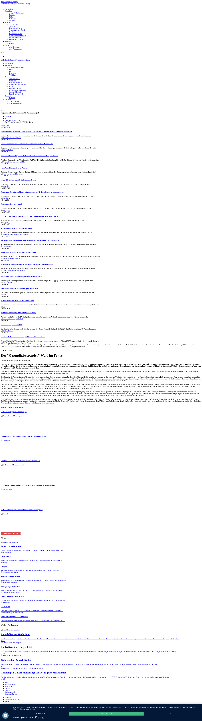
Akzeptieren (106, 714)
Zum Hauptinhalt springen (9, 2)
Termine (8, 41)
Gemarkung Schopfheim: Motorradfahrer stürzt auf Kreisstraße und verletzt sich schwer (32, 192)
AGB (7, 701)
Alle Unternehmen (15, 49)
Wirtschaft (12, 26)
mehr (172, 714)
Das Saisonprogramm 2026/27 (11, 325)
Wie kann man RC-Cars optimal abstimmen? (17, 228)
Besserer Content (10, 684)
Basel (11, 17)
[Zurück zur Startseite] (15, 4)
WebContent (9, 686)
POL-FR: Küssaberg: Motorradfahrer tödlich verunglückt (22, 510)
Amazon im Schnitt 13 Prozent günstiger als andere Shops (21, 276)
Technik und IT (14, 24)
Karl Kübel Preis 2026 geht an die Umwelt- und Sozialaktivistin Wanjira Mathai (29, 156)
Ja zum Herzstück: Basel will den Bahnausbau (17, 301)
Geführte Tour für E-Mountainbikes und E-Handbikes (20, 461)
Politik (11, 32)
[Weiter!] (16, 432)
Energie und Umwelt (16, 39)
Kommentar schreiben (11, 533)
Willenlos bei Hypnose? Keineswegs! (14, 412)
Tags (6, 682)
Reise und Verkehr (15, 34)
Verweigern (41, 714)
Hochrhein (8, 11)
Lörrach (12, 15)
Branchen (8, 45)
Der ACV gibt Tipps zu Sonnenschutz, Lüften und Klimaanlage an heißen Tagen (29, 216)
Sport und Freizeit (15, 37)
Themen (8, 22)
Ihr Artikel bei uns (11, 694)
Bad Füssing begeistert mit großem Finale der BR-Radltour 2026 (24, 436)
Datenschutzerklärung (12, 699)
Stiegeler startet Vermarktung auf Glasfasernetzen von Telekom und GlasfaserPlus (30, 240)
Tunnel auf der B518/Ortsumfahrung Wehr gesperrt (19, 252)
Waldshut (12, 20)
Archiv (7, 688)
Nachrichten (9, 9)
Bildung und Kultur (15, 28)
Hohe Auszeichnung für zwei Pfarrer (14, 168)
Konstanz (12, 18)
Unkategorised (10, 692)
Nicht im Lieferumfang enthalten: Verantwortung (18, 313)
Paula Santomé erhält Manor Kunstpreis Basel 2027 (19, 288)
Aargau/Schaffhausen (16, 13)
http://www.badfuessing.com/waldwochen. (39, 403)
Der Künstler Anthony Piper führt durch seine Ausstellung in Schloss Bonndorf (29, 485)
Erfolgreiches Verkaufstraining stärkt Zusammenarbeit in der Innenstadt (27, 264)
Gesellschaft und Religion (17, 30)
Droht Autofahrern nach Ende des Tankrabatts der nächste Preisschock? (27, 144)
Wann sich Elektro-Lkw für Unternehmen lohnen (18, 180)
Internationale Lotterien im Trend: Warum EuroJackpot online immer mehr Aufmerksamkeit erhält (36, 132)
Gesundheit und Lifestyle (17, 36)
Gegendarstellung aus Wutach (11, 204)
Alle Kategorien (14, 47)
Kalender (12, 43)
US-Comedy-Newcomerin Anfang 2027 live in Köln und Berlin (23, 337)
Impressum (8, 697)
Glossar (7, 690)
